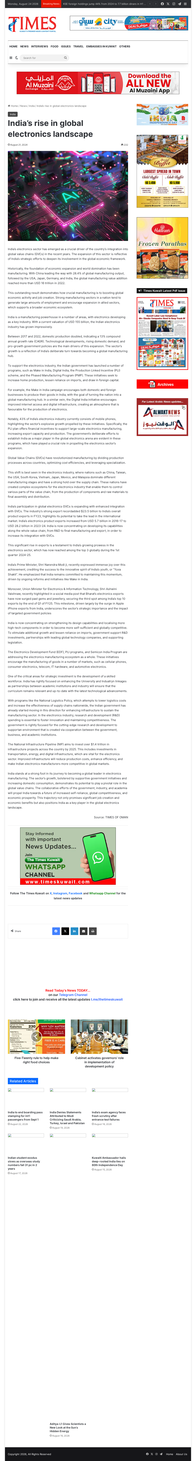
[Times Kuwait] (32, 24)
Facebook (75, 893)
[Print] (93, 931)
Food (54, 46)
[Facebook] (56, 931)
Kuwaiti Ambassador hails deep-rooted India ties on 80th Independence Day (109, 1161)
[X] (65, 931)
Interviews (39, 46)
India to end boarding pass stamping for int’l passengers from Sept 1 (25, 1116)
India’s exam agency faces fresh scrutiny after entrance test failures (109, 1116)
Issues (66, 46)
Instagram (60, 893)
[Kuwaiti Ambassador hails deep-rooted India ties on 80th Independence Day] (110, 1144)
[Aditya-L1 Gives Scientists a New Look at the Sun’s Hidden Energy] (68, 1277)
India (32, 105)
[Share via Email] (83, 931)
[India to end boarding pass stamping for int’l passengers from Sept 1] (26, 1098)
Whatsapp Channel (102, 893)
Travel (78, 46)
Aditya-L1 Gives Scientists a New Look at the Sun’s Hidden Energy (68, 1427)
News (24, 46)
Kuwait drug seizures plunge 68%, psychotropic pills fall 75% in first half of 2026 (111, 3)
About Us (181, 1454)
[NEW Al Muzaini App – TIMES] (98, 82)
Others (124, 46)
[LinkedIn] (74, 931)
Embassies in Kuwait (101, 46)
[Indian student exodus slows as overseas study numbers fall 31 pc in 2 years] (26, 1144)
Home (13, 46)
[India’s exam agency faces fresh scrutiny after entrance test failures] (110, 1098)
